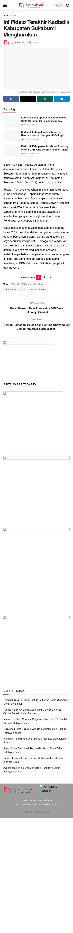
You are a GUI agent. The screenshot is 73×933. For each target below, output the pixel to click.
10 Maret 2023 (29, 125)
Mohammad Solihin (15, 289)
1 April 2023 (33, 42)
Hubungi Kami (44, 800)
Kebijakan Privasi (24, 804)
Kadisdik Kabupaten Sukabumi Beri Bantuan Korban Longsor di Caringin (42, 133)
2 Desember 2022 (31, 139)
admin (17, 42)
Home (6, 15)
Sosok (14, 15)
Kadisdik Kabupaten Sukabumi (27, 284)
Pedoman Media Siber (46, 804)
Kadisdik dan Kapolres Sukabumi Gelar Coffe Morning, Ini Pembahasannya (44, 119)
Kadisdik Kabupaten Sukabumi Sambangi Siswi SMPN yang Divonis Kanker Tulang (45, 148)
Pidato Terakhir (38, 289)
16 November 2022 (31, 153)
